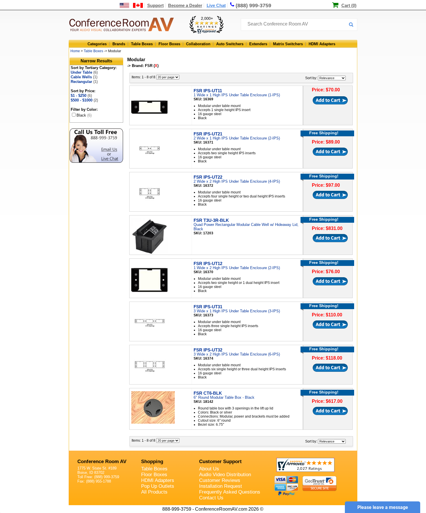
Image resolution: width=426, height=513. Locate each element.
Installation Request (220, 486)
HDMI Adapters (322, 44)
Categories (97, 44)
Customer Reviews (219, 480)
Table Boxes (142, 44)
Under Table (84, 72)
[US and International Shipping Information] (131, 5)
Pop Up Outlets (157, 486)
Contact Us (211, 498)
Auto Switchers (229, 44)
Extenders (258, 44)
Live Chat (216, 5)
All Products (154, 492)
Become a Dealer (185, 5)
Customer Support (220, 461)
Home (75, 51)
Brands (118, 44)
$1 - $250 (81, 95)
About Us (209, 469)
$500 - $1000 (84, 100)
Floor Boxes (169, 44)
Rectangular (84, 81)
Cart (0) (348, 5)
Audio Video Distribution (225, 474)
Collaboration (198, 44)
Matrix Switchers (288, 44)
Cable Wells (84, 77)
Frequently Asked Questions (229, 492)
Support (155, 5)
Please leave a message (382, 507)
